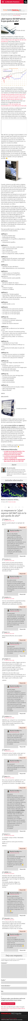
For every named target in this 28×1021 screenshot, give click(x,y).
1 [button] (5, 507)
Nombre (3, 980)
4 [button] (15, 507)
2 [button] (9, 507)
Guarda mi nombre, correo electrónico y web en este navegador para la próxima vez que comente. (13, 999)
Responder (23, 527)
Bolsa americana (5, 14)
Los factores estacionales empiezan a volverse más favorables (14, 457)
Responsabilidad (13, 1018)
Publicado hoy (23, 14)
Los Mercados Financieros (12, 1)
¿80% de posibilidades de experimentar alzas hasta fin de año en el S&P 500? (14, 460)
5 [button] (19, 507)
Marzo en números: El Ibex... (10, 499)
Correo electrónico (5, 985)
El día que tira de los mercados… (13, 454)
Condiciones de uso (5, 1018)
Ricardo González (16, 15)
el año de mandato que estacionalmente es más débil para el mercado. (14, 105)
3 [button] (12, 507)
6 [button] (22, 507)
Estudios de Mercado (14, 14)
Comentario (4, 963)
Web (2, 991)
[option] (14, 493)
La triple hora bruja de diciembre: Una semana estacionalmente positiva (14, 452)
